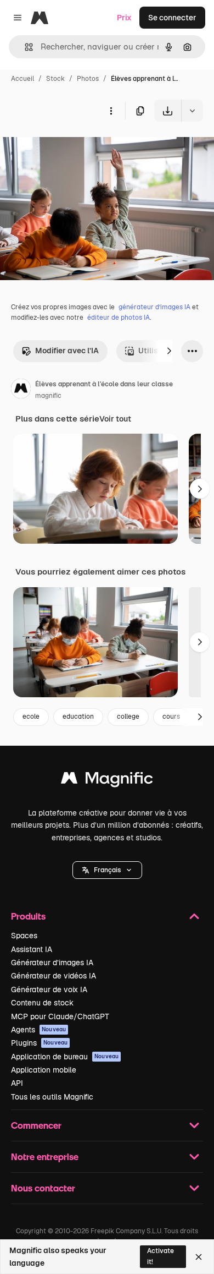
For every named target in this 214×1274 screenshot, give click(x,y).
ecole (31, 716)
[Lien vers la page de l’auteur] (21, 390)
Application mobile (43, 1070)
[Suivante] (169, 351)
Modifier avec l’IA (67, 351)
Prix (124, 18)
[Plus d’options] (111, 111)
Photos (88, 78)
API (17, 1083)
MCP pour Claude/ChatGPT (60, 1016)
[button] (107, 870)
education (78, 716)
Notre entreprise (44, 1156)
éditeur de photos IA (118, 317)
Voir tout (115, 419)
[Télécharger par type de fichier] (192, 111)
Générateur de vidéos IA (53, 976)
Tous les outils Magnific (52, 1097)
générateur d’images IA (154, 307)
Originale (72, 147)
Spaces (24, 936)
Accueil (22, 78)
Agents (38, 1030)
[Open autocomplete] (24, 47)
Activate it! (160, 1256)
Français (107, 870)
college (128, 716)
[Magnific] (107, 780)
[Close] (199, 1257)
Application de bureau (65, 1057)
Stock (55, 78)
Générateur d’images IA (52, 962)
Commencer (36, 1125)
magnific (48, 395)
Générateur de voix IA (49, 989)
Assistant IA (31, 949)
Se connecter (172, 18)
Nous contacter (43, 1188)
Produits (28, 916)
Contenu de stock (42, 1003)
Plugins (39, 1043)
